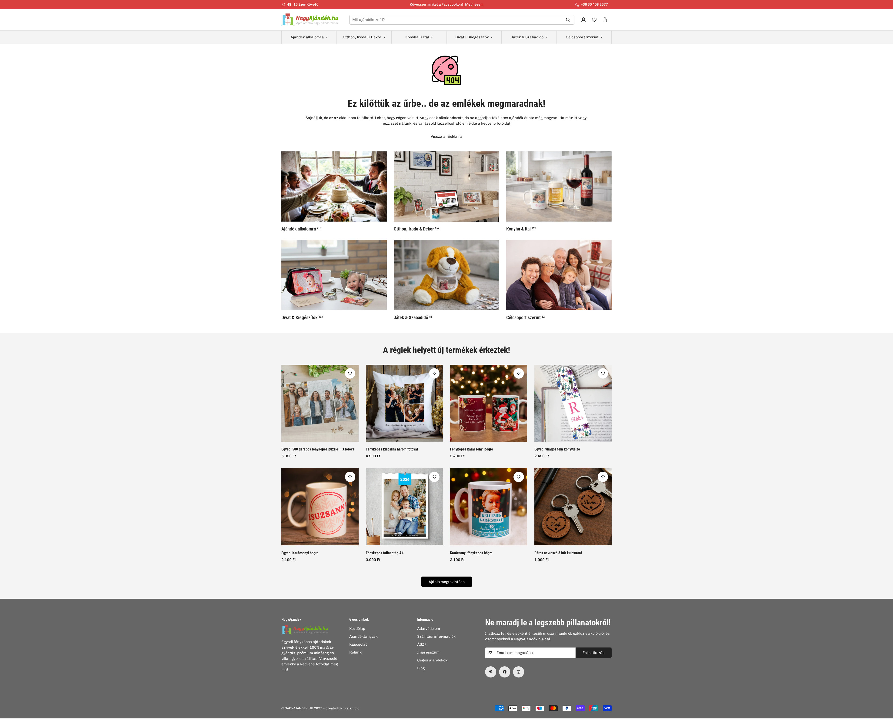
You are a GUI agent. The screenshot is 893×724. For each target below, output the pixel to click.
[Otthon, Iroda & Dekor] (446, 186)
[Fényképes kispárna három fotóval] (404, 403)
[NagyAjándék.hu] (311, 20)
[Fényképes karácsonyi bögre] (488, 403)
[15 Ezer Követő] (504, 671)
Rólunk (355, 652)
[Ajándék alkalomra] (334, 186)
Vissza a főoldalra (447, 136)
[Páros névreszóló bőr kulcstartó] (573, 506)
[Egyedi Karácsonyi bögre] (320, 506)
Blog (421, 668)
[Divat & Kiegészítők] (334, 275)
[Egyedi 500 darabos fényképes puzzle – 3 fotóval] (320, 403)
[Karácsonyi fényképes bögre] (488, 506)
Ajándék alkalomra (307, 37)
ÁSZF (422, 644)
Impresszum (428, 652)
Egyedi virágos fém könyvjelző (557, 449)
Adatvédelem (428, 628)
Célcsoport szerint (582, 37)
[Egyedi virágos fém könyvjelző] (573, 403)
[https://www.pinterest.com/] (490, 671)
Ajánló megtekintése (447, 582)
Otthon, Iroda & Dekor (362, 37)
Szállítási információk (436, 636)
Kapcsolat (358, 644)
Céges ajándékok (432, 660)
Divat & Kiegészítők (472, 37)
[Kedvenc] (350, 373)
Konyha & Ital (417, 37)
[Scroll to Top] (884, 698)
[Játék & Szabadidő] (446, 275)
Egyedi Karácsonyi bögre (299, 553)
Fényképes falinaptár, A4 (384, 553)
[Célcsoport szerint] (559, 275)
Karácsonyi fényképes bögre (471, 553)
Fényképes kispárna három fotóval (392, 449)
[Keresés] (568, 20)
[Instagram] (283, 5)
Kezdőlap (357, 628)
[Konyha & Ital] (559, 186)
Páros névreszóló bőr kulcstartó (558, 553)
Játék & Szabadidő (527, 37)
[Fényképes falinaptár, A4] (404, 506)
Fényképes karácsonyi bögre (471, 449)
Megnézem (474, 4)
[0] (605, 19)
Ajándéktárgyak (363, 636)
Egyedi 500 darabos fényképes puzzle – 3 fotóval (318, 449)
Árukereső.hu (454, 721)
